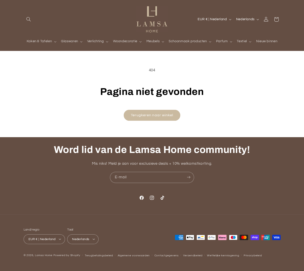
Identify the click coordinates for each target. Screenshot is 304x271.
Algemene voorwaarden (134, 255)
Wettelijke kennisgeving (223, 255)
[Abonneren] (189, 177)
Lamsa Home (43, 255)
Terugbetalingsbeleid (99, 255)
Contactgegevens (166, 255)
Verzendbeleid (193, 255)
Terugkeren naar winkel (152, 115)
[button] (29, 19)
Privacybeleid (253, 255)
